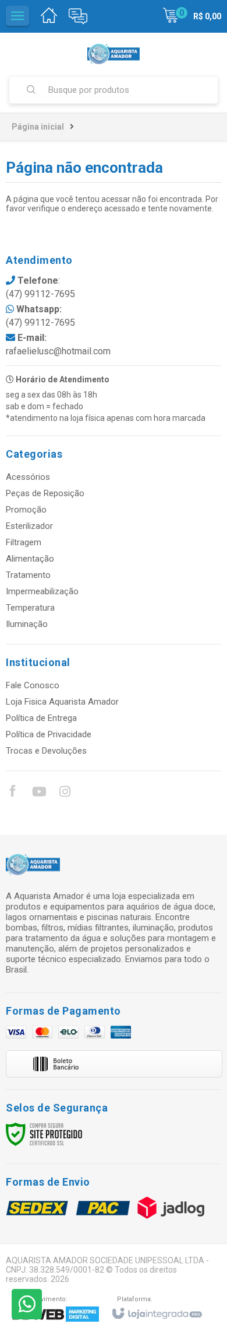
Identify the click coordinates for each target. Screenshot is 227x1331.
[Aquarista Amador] (113, 54)
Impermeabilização (42, 591)
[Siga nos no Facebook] (12, 792)
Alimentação (30, 558)
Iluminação (27, 624)
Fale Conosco (32, 685)
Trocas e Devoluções (46, 750)
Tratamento (28, 575)
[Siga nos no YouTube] (38, 793)
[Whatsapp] (27, 1304)
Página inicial (38, 126)
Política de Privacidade (48, 734)
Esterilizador (29, 526)
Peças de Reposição (45, 493)
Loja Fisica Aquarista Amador (62, 701)
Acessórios (28, 477)
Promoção (26, 509)
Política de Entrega (41, 718)
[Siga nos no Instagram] (64, 793)
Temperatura (30, 607)
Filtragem (23, 542)
